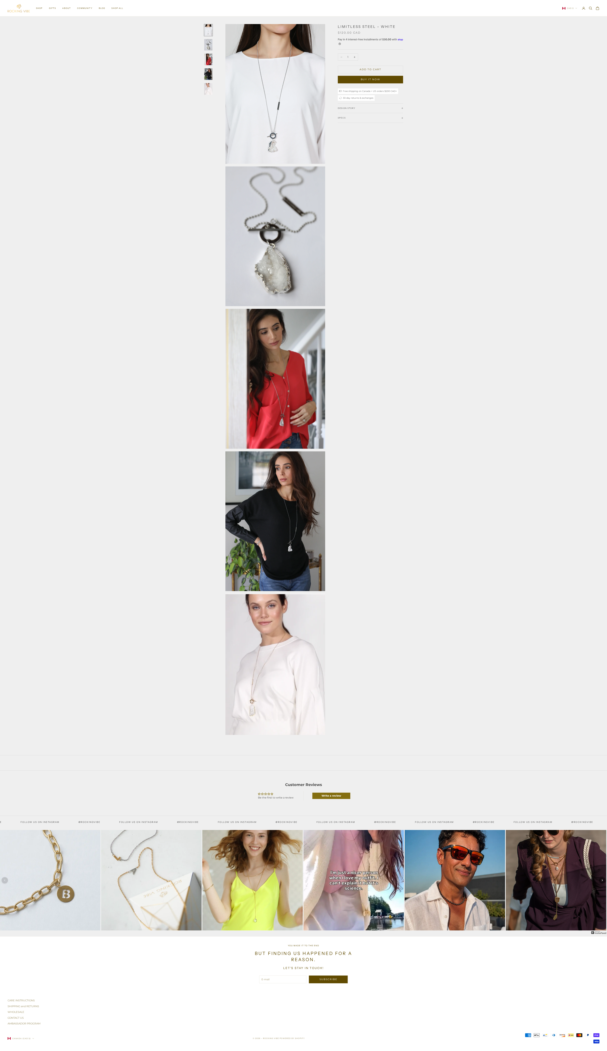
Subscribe (328, 979)
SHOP (39, 8)
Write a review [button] (331, 795)
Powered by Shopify (292, 1038)
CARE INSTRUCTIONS (21, 1000)
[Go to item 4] (208, 74)
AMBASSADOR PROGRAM (24, 1023)
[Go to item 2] (208, 45)
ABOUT (66, 8)
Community (84, 8)
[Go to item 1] (208, 30)
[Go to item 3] (208, 59)
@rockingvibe (31, 822)
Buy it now (370, 79)
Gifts (52, 8)
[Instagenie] (599, 932)
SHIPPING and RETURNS (23, 1006)
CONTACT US (16, 1017)
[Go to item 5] (208, 89)
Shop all (117, 8)
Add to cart (370, 69)
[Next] (602, 880)
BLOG (102, 8)
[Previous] (5, 880)
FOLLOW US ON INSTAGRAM (80, 822)
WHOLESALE (16, 1012)
